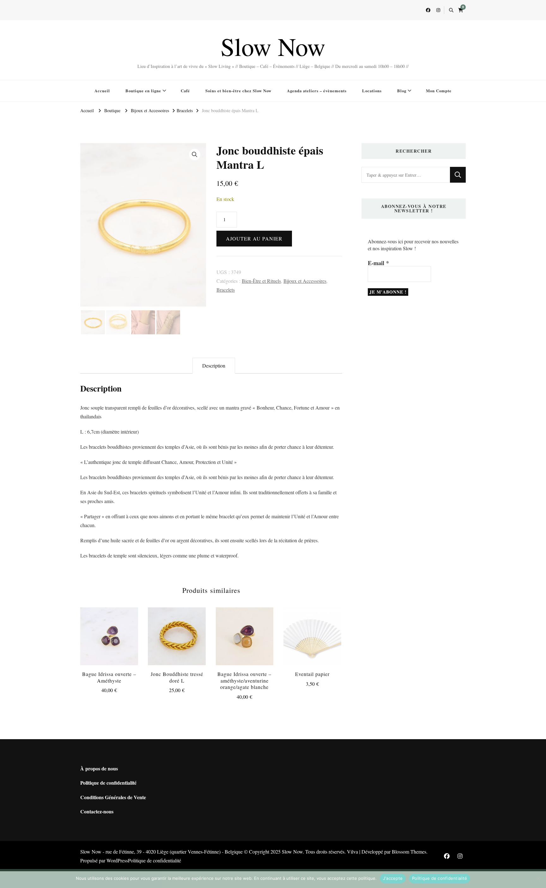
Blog (401, 91)
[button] (194, 154)
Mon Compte (439, 91)
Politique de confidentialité (108, 782)
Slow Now (273, 46)
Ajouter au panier (254, 238)
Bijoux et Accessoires (304, 280)
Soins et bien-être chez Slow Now (238, 91)
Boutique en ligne (143, 91)
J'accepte (393, 878)
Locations (372, 91)
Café (185, 91)
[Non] (538, 878)
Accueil (102, 91)
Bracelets (225, 289)
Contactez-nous (96, 811)
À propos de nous (99, 768)
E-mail (378, 263)
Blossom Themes (409, 851)
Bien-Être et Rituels (261, 280)
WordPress (117, 860)
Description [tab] (213, 365)
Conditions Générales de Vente (113, 797)
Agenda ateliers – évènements (317, 91)
